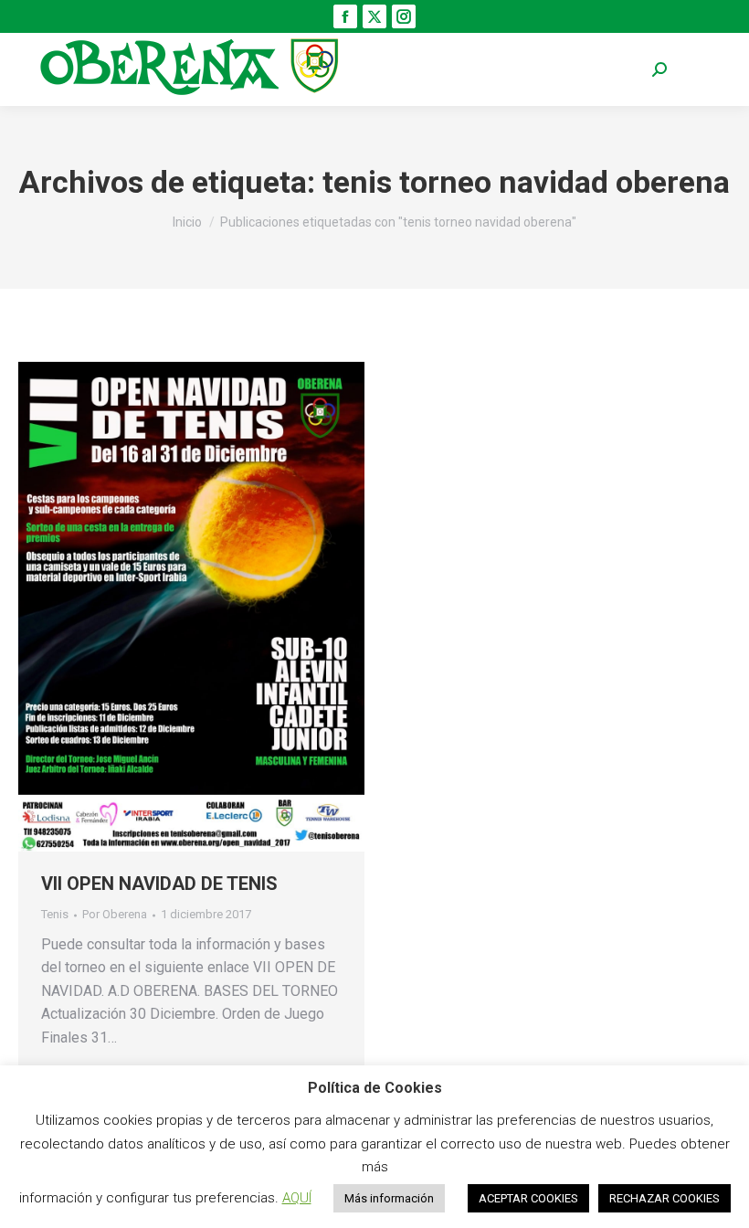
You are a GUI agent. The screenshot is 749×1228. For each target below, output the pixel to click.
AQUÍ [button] (296, 1198)
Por (114, 914)
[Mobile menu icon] (703, 70)
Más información (389, 1198)
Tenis (55, 914)
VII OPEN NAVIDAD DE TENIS (159, 884)
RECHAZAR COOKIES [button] (664, 1198)
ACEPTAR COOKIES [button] (528, 1198)
